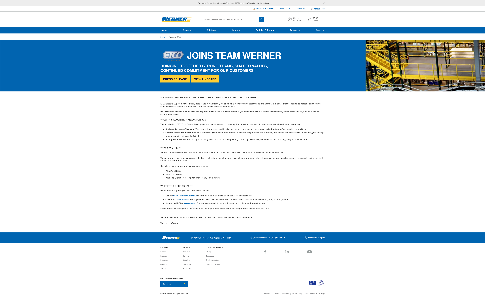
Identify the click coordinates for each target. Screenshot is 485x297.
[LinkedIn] (287, 251)
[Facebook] (265, 251)
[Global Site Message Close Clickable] (324, 3)
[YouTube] (309, 251)
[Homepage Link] (176, 19)
